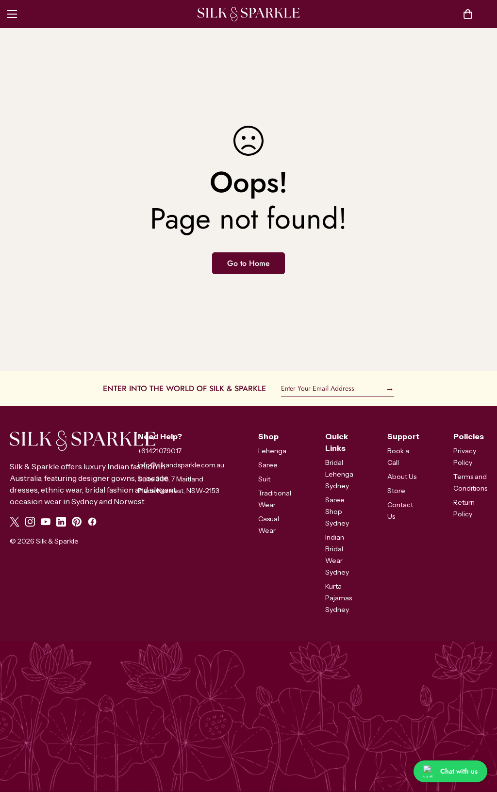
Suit (264, 479)
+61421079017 (160, 450)
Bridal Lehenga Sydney (339, 474)
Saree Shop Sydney (337, 511)
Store (396, 490)
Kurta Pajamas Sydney (338, 598)
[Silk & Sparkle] (248, 14)
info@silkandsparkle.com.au (181, 465)
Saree (268, 465)
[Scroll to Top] (478, 739)
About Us (401, 476)
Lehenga (272, 450)
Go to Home (248, 263)
